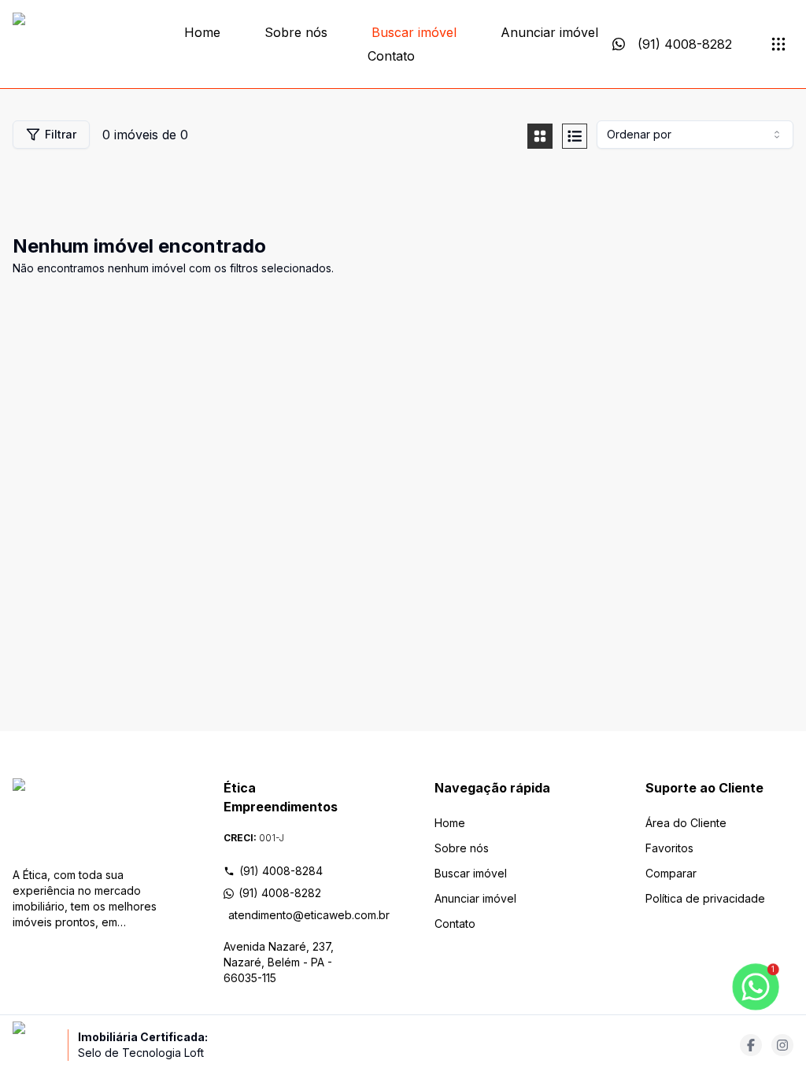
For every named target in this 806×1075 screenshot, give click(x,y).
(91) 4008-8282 (279, 893)
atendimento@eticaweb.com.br (300, 915)
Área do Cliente (686, 822)
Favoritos (669, 848)
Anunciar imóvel (549, 32)
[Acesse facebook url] (751, 1045)
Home (202, 32)
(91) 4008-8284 (281, 870)
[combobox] (695, 134)
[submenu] (778, 44)
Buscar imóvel (414, 32)
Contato (391, 56)
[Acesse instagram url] (782, 1045)
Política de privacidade (705, 898)
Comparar (671, 873)
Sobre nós (295, 32)
